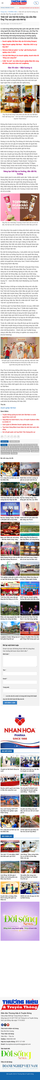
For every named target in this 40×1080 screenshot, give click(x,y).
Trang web (6, 687)
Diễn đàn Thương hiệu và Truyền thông (22, 447)
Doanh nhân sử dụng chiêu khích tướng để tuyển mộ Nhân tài (9, 901)
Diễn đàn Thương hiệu (15, 445)
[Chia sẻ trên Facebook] (5, 436)
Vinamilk (14, 453)
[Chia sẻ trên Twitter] (8, 436)
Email (5, 678)
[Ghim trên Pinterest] (15, 436)
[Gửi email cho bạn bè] (11, 436)
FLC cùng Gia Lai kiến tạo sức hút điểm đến (10, 834)
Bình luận (6, 654)
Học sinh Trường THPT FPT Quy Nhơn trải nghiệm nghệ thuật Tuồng (9, 814)
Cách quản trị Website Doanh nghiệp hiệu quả (17, 424)
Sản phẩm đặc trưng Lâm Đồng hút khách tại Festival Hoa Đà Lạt (28, 880)
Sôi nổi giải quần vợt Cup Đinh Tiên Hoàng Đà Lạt (18, 432)
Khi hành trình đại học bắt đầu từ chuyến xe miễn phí (29, 774)
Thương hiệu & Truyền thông (25, 1077)
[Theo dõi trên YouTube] (8, 1028)
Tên (4, 670)
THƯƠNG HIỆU (12, 12)
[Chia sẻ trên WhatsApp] (2, 436)
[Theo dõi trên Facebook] (2, 1028)
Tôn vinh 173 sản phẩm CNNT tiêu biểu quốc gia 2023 (10, 859)
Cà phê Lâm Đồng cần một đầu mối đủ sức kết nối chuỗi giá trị (29, 814)
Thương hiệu (34, 449)
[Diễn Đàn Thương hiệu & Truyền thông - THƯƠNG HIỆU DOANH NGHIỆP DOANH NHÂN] (18, 3)
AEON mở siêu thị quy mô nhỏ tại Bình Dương (29, 900)
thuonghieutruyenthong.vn (21, 451)
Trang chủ (4, 12)
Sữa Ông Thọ (25, 449)
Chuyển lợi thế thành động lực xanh (10, 774)
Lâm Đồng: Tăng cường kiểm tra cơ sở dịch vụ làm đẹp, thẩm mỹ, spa (29, 859)
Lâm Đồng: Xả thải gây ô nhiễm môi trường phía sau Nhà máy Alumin (9, 880)
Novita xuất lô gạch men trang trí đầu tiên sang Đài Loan (10, 792)
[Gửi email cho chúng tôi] (5, 1028)
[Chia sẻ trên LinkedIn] (18, 436)
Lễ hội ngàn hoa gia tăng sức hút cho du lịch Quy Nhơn (29, 834)
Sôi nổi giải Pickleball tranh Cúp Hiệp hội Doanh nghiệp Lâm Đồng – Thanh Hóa (29, 793)
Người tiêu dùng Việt (13, 449)
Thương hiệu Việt (6, 451)
